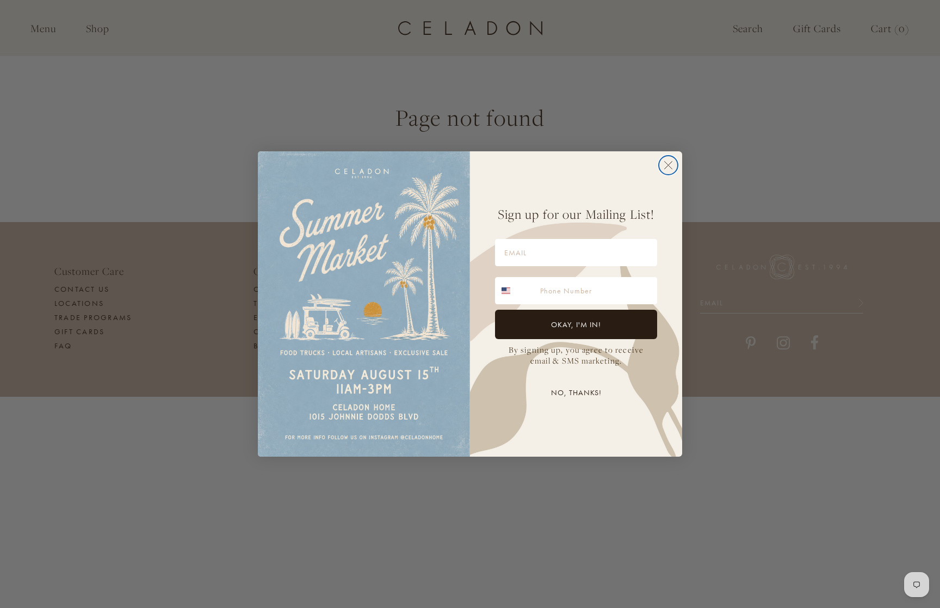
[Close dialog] (668, 165)
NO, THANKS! (576, 392)
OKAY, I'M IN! (576, 324)
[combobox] (515, 291)
